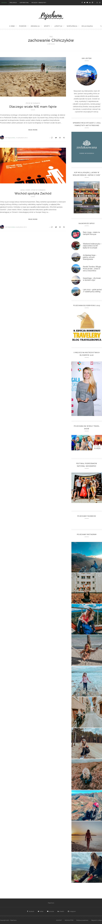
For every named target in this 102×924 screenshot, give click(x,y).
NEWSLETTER (69, 920)
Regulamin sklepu (96, 920)
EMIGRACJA (35, 26)
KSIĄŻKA (4, 2)
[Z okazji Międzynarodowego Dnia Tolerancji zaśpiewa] (86, 836)
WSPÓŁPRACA (72, 26)
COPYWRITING (24, 2)
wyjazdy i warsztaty (39, 2)
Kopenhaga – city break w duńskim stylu (92, 279)
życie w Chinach (33, 103)
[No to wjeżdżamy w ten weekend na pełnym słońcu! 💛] (86, 712)
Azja (23, 190)
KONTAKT (59, 920)
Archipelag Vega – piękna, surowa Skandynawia (90, 257)
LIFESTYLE (58, 26)
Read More (32, 130)
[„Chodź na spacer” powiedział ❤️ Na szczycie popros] (86, 557)
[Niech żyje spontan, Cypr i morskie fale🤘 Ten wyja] (86, 681)
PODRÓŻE (22, 26)
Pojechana (51, 903)
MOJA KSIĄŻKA (87, 26)
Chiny (28, 190)
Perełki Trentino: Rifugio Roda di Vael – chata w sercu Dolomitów (92, 269)
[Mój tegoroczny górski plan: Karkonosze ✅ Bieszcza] (86, 867)
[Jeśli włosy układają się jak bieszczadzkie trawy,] (86, 774)
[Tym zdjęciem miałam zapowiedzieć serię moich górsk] (86, 619)
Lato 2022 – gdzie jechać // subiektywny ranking (92, 291)
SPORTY (47, 26)
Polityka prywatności (82, 920)
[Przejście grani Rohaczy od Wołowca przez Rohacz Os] (86, 805)
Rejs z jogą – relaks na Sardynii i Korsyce (91, 233)
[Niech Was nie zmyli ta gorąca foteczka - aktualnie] (86, 650)
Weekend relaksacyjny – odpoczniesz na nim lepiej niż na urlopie (92, 246)
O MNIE (12, 26)
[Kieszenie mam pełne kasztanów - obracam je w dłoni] (86, 588)
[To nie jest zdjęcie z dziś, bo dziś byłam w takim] (86, 743)
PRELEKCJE (13, 2)
